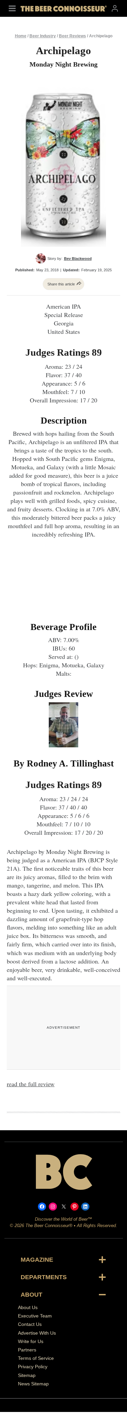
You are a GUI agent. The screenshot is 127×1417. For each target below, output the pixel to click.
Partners (27, 1349)
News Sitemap (33, 1383)
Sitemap (27, 1375)
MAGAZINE (37, 1259)
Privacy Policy (32, 1366)
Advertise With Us (37, 1332)
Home (20, 36)
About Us (28, 1307)
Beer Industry (42, 36)
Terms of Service (36, 1358)
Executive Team (35, 1315)
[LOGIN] (115, 8)
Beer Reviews (72, 36)
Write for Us (30, 1341)
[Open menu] (12, 8)
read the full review (31, 1084)
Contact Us (30, 1324)
